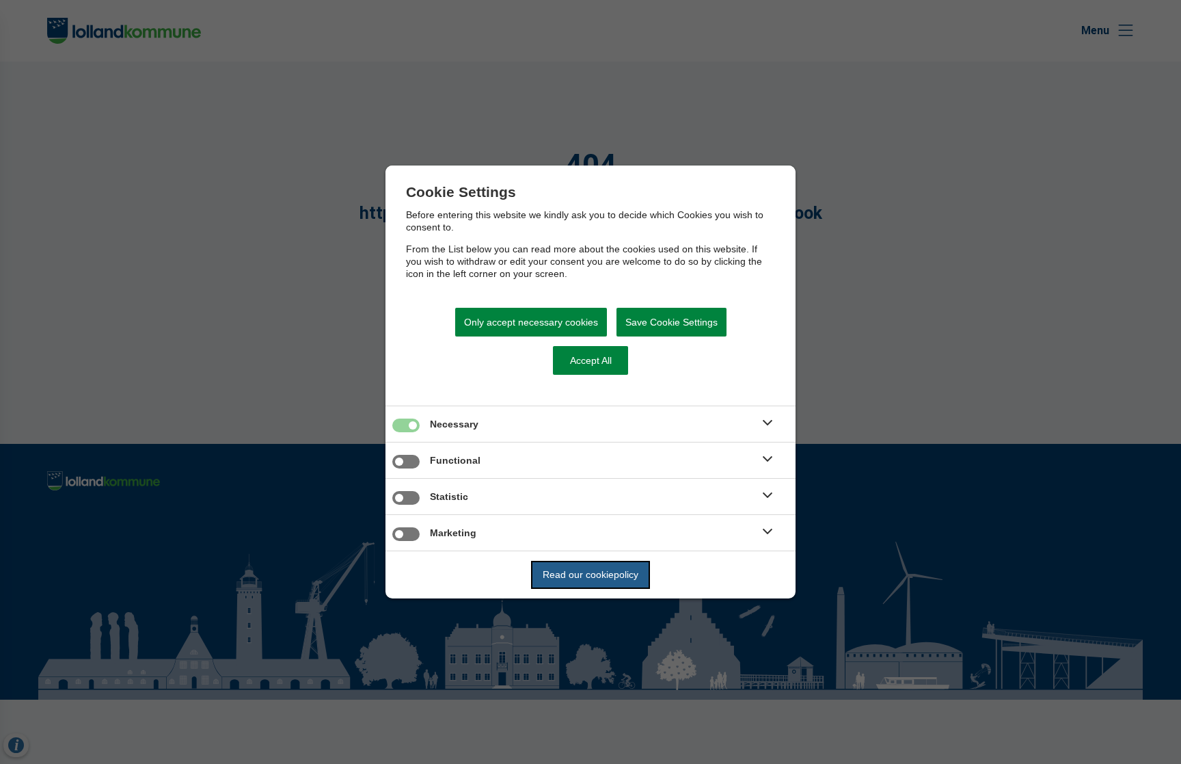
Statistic (449, 496)
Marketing (453, 532)
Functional (455, 460)
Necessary (454, 424)
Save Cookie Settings (671, 322)
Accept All (591, 360)
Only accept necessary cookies (531, 322)
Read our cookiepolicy (590, 574)
